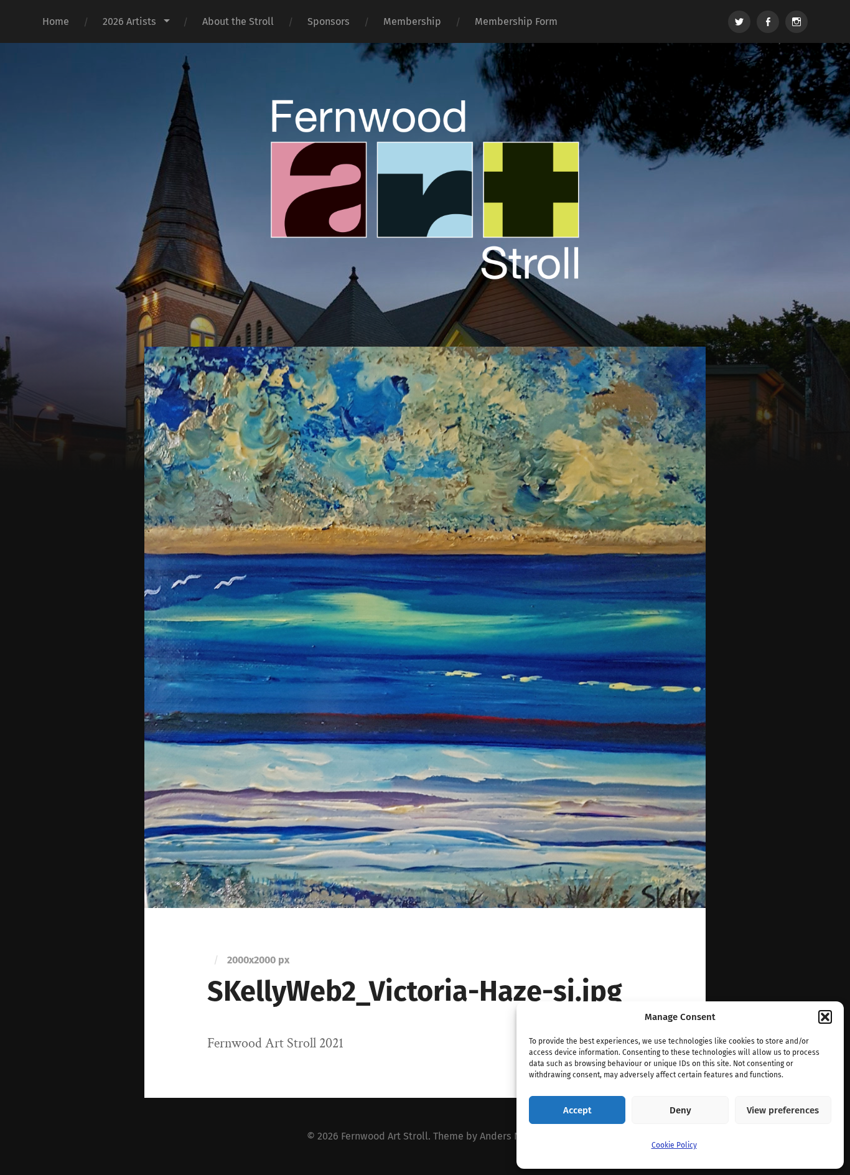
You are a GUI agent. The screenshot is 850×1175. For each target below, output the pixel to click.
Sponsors (328, 21)
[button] (825, 1017)
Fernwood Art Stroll (384, 1136)
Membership (412, 21)
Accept (577, 1110)
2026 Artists (129, 21)
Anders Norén (510, 1136)
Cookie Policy (674, 1145)
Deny (680, 1110)
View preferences (783, 1110)
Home (55, 21)
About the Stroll (238, 21)
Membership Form (516, 21)
